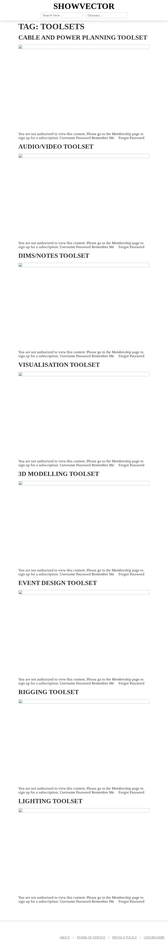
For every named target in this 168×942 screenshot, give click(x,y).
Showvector (83, 6)
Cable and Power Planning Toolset (82, 37)
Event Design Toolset (57, 582)
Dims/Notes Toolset (53, 255)
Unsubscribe (154, 937)
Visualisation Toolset (59, 364)
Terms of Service (91, 937)
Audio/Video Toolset (55, 146)
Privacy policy (124, 937)
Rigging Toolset (48, 691)
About (65, 937)
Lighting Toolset (50, 800)
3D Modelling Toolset (58, 473)
